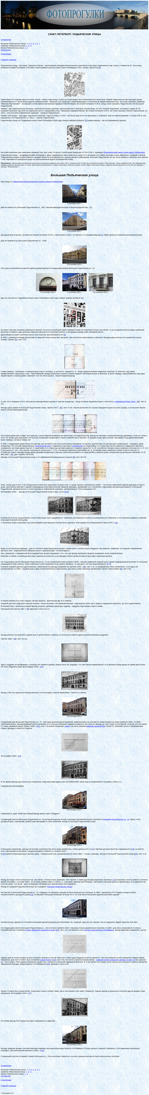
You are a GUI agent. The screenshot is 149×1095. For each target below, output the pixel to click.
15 (32, 895)
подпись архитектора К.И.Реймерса (99, 930)
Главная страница (8, 60)
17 (30, 993)
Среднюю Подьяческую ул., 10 (116, 819)
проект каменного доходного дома (40, 930)
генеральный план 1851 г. (125, 402)
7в (116, 523)
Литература (6, 50)
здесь (67, 726)
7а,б (66, 492)
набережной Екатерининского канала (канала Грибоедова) (38, 182)
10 (42, 667)
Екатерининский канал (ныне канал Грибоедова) (124, 152)
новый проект (46, 960)
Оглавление (6, 40)
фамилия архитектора (95, 726)
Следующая (6, 54)
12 (19, 756)
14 (4, 854)
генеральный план (43, 446)
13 (133, 849)
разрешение (77, 446)
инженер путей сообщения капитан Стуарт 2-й (115, 960)
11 (38, 726)
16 (58, 930)
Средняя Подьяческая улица (59, 887)
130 (42, 1051)
